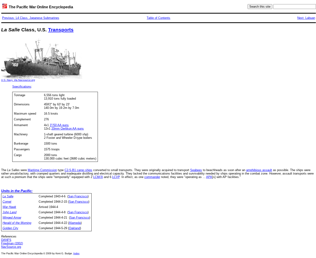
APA (209, 177)
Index (76, 253)
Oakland (74, 228)
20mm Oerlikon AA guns (67, 128)
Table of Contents (158, 18)
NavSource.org (11, 247)
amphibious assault (259, 170)
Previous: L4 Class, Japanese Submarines (30, 18)
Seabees (196, 170)
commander (152, 177)
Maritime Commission (42, 170)
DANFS (6, 240)
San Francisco (78, 196)
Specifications (21, 86)
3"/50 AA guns (59, 125)
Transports (61, 30)
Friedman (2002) (12, 243)
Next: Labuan (306, 18)
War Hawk (9, 207)
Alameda (75, 223)
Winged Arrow (12, 217)
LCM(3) (98, 177)
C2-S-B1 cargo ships (78, 170)
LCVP (116, 177)
